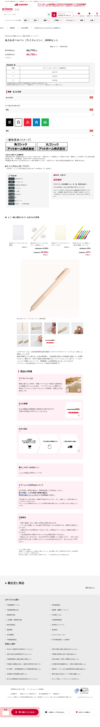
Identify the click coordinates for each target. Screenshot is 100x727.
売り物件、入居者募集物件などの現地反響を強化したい (24, 669)
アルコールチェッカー (59, 634)
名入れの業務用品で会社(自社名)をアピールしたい (22, 679)
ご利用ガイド (89, 16)
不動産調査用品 (12, 639)
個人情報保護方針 (43, 694)
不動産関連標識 (57, 620)
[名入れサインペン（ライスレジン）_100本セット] (39, 232)
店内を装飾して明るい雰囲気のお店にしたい (65, 659)
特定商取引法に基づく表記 (18, 689)
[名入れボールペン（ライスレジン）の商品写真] (50, 288)
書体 (7, 131)
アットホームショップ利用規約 (35, 689)
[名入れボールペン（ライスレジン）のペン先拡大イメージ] (23, 328)
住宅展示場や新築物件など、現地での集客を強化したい (69, 664)
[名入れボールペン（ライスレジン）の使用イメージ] (36, 341)
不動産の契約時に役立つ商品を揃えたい (64, 654)
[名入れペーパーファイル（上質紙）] (18, 232)
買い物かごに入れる (27, 712)
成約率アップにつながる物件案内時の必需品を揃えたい (69, 669)
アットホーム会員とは (79, 16)
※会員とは (8, 57)
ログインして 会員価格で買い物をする (64, 14)
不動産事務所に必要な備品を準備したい (19, 659)
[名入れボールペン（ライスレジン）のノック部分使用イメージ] (77, 328)
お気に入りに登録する (84, 712)
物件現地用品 (11, 625)
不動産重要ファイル (13, 605)
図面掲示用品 (11, 615)
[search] (49, 15)
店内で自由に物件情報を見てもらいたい (19, 654)
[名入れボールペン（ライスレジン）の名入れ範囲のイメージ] (50, 341)
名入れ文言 (9, 97)
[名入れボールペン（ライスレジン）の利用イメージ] (50, 328)
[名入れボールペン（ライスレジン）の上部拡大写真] (64, 328)
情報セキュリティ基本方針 (27, 694)
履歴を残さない (90, 587)
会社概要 (13, 694)
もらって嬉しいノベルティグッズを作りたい (65, 679)
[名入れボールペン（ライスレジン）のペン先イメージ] (23, 341)
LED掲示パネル (57, 615)
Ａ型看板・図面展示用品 (14, 620)
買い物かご (97, 16)
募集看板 (9, 630)
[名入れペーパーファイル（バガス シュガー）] (61, 232)
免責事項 (55, 694)
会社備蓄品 (10, 634)
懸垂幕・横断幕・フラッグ (60, 610)
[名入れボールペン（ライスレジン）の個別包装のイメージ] (36, 328)
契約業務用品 (56, 605)
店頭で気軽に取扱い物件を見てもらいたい (65, 649)
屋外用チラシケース (58, 625)
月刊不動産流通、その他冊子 (61, 639)
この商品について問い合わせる (56, 712)
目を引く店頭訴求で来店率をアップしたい (20, 649)
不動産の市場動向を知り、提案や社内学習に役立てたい (24, 664)
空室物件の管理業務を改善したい (17, 674)
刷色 (7, 109)
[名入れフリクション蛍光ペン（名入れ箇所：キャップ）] (82, 232)
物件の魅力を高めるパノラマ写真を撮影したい (66, 674)
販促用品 (55, 630)
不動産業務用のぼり (13, 610)
